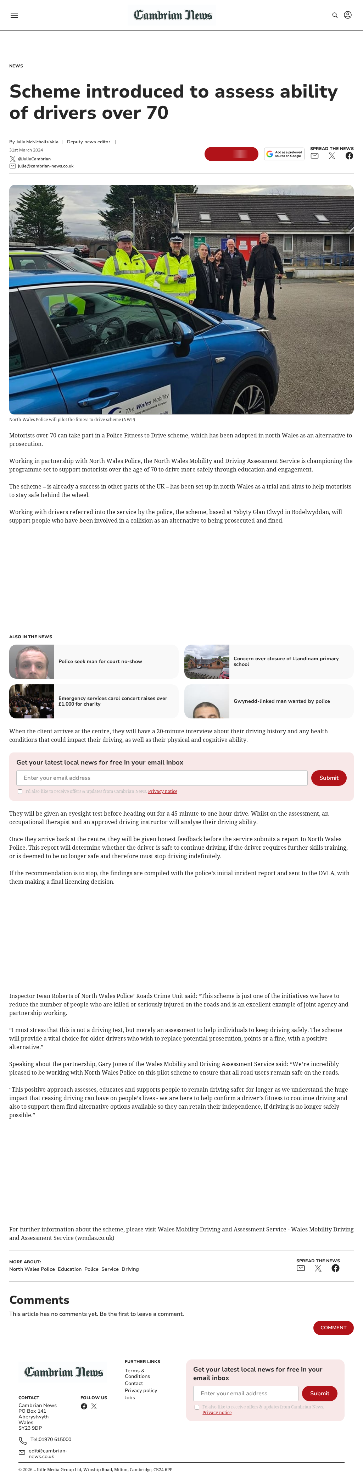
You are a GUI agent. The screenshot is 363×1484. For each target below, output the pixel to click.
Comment (333, 1327)
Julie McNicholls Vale (37, 142)
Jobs (130, 1397)
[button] (14, 15)
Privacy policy (141, 1390)
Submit (329, 778)
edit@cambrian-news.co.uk (48, 1454)
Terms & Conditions (137, 1373)
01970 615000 (55, 1440)
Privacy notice (162, 791)
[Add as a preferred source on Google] (284, 154)
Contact (134, 1383)
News (16, 66)
